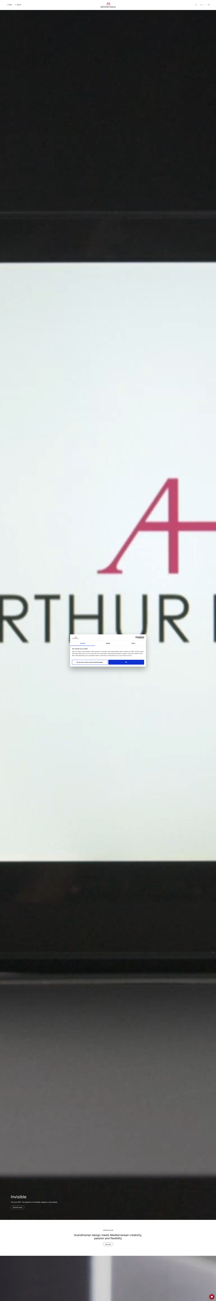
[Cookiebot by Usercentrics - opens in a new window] (136, 637)
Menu (10, 5)
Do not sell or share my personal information (90, 662)
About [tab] (133, 643)
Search (19, 5)
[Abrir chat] (211, 1296)
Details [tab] (108, 643)
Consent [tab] (82, 643)
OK (126, 662)
